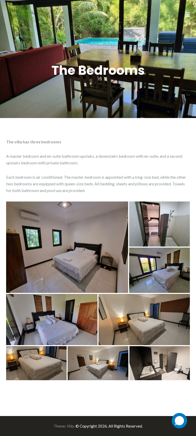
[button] (67, 247)
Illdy (70, 426)
